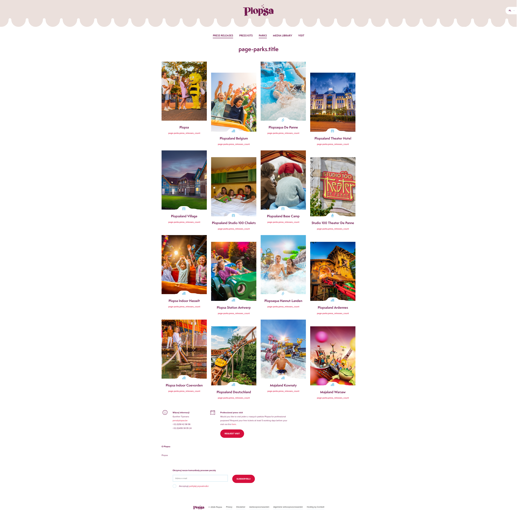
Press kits (246, 35)
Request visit (232, 433)
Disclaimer (240, 506)
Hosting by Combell (315, 506)
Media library (282, 35)
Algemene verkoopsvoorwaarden (288, 506)
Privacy (229, 506)
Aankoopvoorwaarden (259, 506)
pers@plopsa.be (180, 420)
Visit (301, 35)
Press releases (223, 35)
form (234, 424)
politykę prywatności (199, 486)
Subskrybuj (244, 478)
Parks (263, 35)
